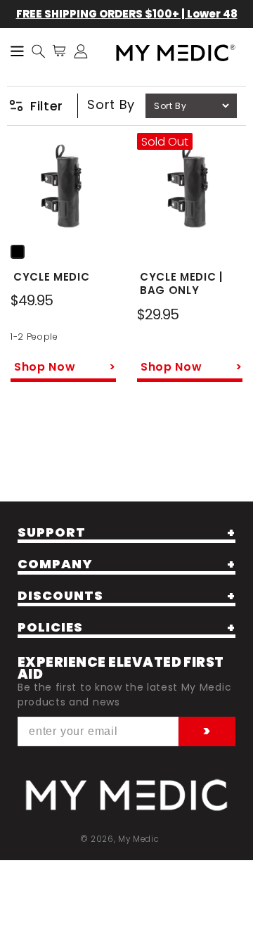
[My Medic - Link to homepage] (175, 53)
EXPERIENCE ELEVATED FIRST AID (121, 668)
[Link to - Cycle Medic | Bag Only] (189, 187)
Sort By (111, 104)
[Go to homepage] (126, 795)
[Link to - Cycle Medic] (63, 187)
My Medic (138, 839)
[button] (39, 51)
